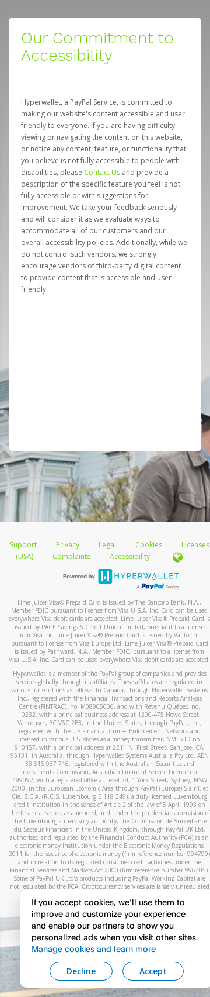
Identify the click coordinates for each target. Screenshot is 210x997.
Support (23, 545)
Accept (153, 971)
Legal (107, 545)
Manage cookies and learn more (94, 949)
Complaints (72, 556)
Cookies (148, 545)
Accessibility (130, 556)
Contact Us (103, 172)
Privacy (67, 545)
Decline (81, 971)
